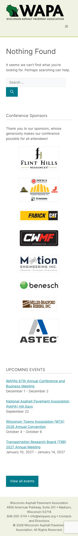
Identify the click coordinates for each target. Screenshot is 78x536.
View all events (22, 481)
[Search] (12, 92)
